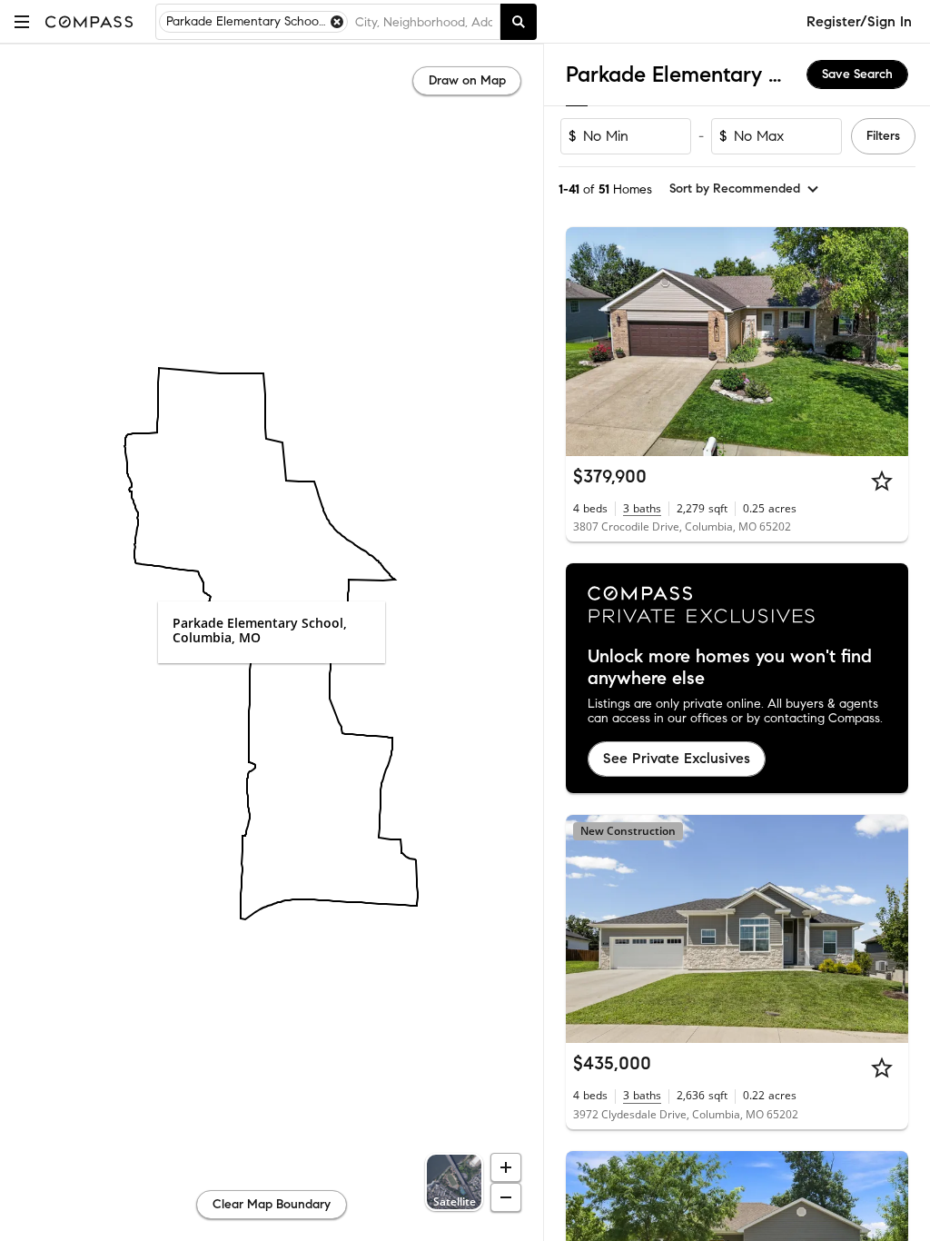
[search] (518, 22)
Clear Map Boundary (272, 1204)
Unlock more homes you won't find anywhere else (730, 668)
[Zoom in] (505, 1167)
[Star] (882, 480)
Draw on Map (467, 80)
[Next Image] (887, 341)
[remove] (337, 22)
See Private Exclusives (676, 758)
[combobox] (424, 22)
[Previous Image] (587, 341)
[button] (22, 21)
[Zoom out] (505, 1197)
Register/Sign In (859, 21)
